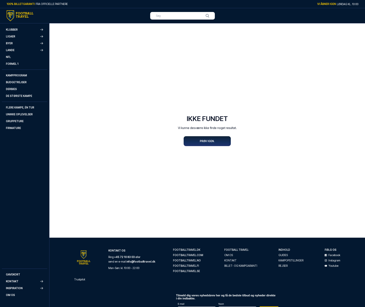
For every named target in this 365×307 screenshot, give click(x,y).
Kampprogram (16, 75)
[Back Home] (20, 15)
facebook (334, 255)
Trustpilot (79, 279)
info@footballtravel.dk (140, 261)
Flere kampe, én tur (20, 107)
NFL (8, 57)
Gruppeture (15, 121)
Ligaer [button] (10, 36)
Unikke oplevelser (19, 114)
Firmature (13, 128)
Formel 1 (12, 63)
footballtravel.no (187, 260)
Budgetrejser (16, 82)
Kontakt (230, 260)
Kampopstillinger (291, 260)
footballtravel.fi (186, 265)
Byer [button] (9, 43)
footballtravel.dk (186, 249)
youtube (333, 265)
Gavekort (13, 274)
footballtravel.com (188, 255)
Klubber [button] (12, 29)
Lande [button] (10, 50)
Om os (10, 295)
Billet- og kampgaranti (240, 265)
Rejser (283, 265)
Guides (283, 255)
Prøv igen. (207, 141)
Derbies (11, 89)
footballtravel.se (186, 271)
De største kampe (19, 95)
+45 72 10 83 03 (124, 257)
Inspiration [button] (14, 288)
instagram (334, 260)
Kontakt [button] (12, 281)
